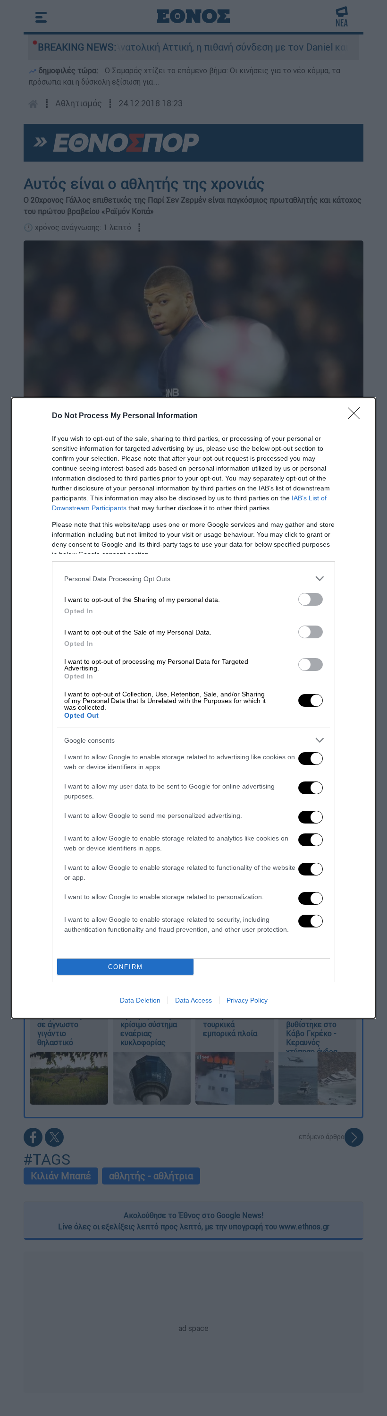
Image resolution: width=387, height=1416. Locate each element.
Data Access (193, 1000)
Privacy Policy (247, 1000)
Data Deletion (140, 1000)
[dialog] (193, 708)
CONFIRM (125, 966)
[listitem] (193, 579)
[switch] (310, 599)
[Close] (357, 416)
